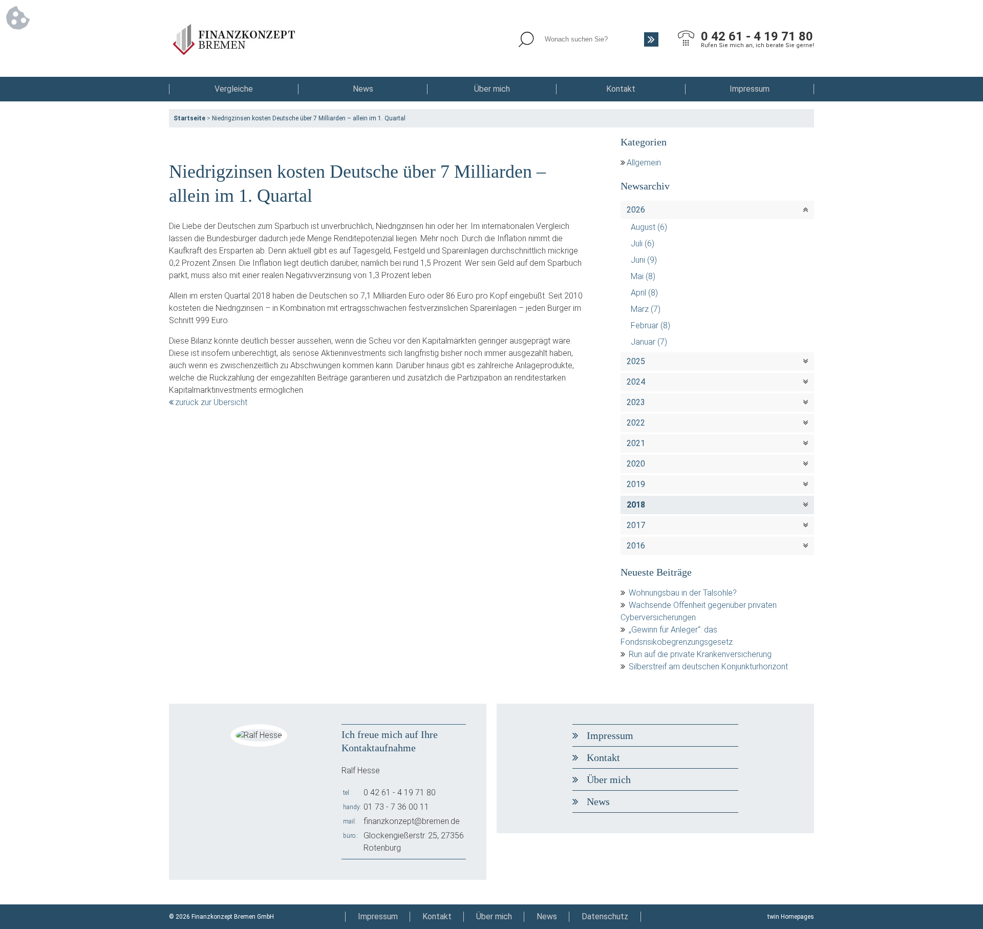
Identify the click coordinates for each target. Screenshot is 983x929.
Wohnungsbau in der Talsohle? (683, 593)
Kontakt (620, 89)
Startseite (189, 118)
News (363, 89)
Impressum (750, 89)
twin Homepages (790, 916)
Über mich (492, 89)
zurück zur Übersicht (211, 402)
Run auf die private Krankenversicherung (700, 654)
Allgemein (644, 162)
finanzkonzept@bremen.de (412, 821)
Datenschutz (605, 916)
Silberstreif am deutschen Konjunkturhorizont (708, 666)
